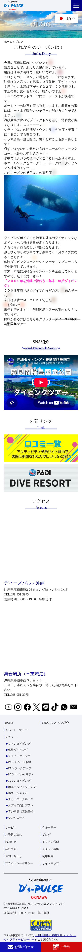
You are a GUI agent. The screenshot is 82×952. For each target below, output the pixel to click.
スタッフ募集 (50, 849)
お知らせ (10, 841)
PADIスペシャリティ (21, 774)
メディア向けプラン (20, 805)
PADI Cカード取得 (19, 762)
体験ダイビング (18, 749)
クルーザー (49, 827)
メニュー (10, 737)
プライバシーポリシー (19, 863)
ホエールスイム (18, 793)
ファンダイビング (19, 743)
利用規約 (47, 856)
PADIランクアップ (19, 768)
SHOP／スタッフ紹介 (55, 722)
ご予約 (65, 947)
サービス (10, 827)
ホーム (8, 41)
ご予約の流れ (13, 834)
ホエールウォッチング (22, 786)
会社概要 (10, 849)
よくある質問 (50, 841)
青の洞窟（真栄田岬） (22, 811)
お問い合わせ (24, 947)
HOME (9, 722)
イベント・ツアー (16, 729)
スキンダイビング (19, 780)
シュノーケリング (19, 756)
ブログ (46, 834)
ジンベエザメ (16, 817)
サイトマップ (50, 863)
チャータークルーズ (20, 799)
